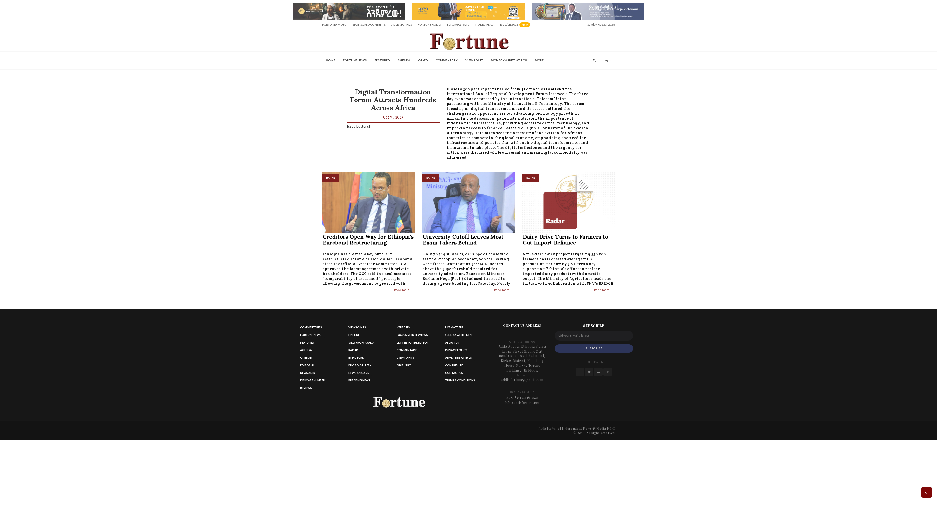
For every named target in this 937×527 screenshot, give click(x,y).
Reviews (306, 387)
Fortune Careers (458, 24)
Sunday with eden (458, 334)
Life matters (454, 327)
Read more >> (403, 290)
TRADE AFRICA (484, 24)
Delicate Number (312, 380)
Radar (353, 350)
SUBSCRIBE (594, 348)
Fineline (354, 334)
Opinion (306, 357)
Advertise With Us (458, 357)
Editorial (307, 365)
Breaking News (359, 380)
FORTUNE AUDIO (429, 24)
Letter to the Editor (412, 342)
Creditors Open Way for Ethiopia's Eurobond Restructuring (368, 239)
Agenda (404, 60)
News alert (308, 372)
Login (607, 60)
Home (330, 60)
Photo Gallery (359, 365)
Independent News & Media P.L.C (588, 428)
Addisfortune (549, 428)
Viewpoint (474, 60)
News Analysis (358, 372)
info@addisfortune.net (522, 402)
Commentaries (311, 327)
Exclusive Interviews (412, 334)
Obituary (404, 365)
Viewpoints (357, 327)
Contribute (454, 365)
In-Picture (356, 357)
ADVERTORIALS (401, 24)
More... (540, 60)
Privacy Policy (456, 350)
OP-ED (423, 60)
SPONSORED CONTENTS (369, 24)
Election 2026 (515, 26)
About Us (452, 342)
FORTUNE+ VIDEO (334, 24)
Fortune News (355, 60)
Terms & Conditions (460, 380)
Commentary (447, 60)
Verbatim (403, 327)
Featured (382, 60)
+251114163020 (526, 397)
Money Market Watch (509, 60)
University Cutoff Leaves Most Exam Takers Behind (463, 239)
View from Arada (361, 342)
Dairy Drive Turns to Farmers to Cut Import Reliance (565, 239)
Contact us (454, 372)
